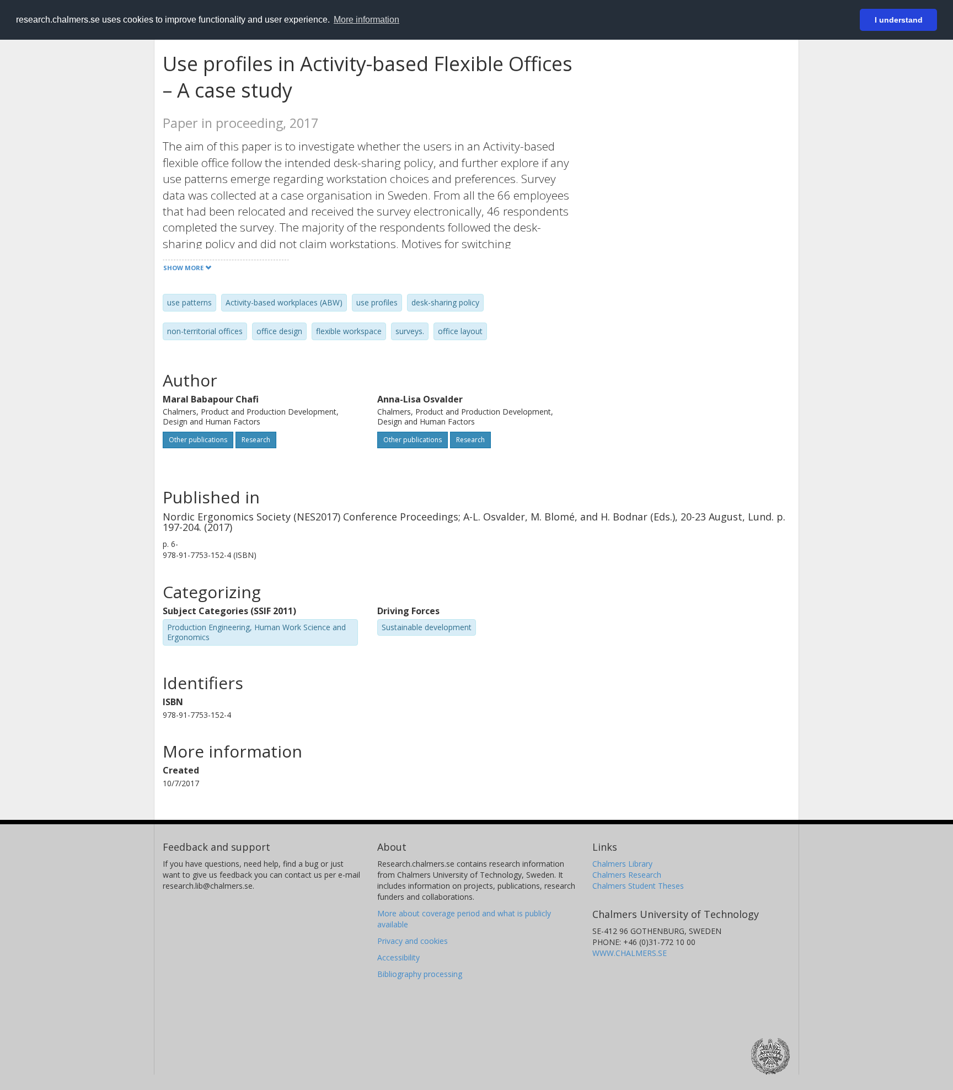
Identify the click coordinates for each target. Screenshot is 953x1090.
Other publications (198, 439)
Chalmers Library (622, 863)
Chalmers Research (626, 874)
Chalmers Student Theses (638, 885)
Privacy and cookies (412, 941)
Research (256, 439)
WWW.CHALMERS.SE (629, 953)
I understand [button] (899, 19)
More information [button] (366, 19)
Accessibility (398, 957)
